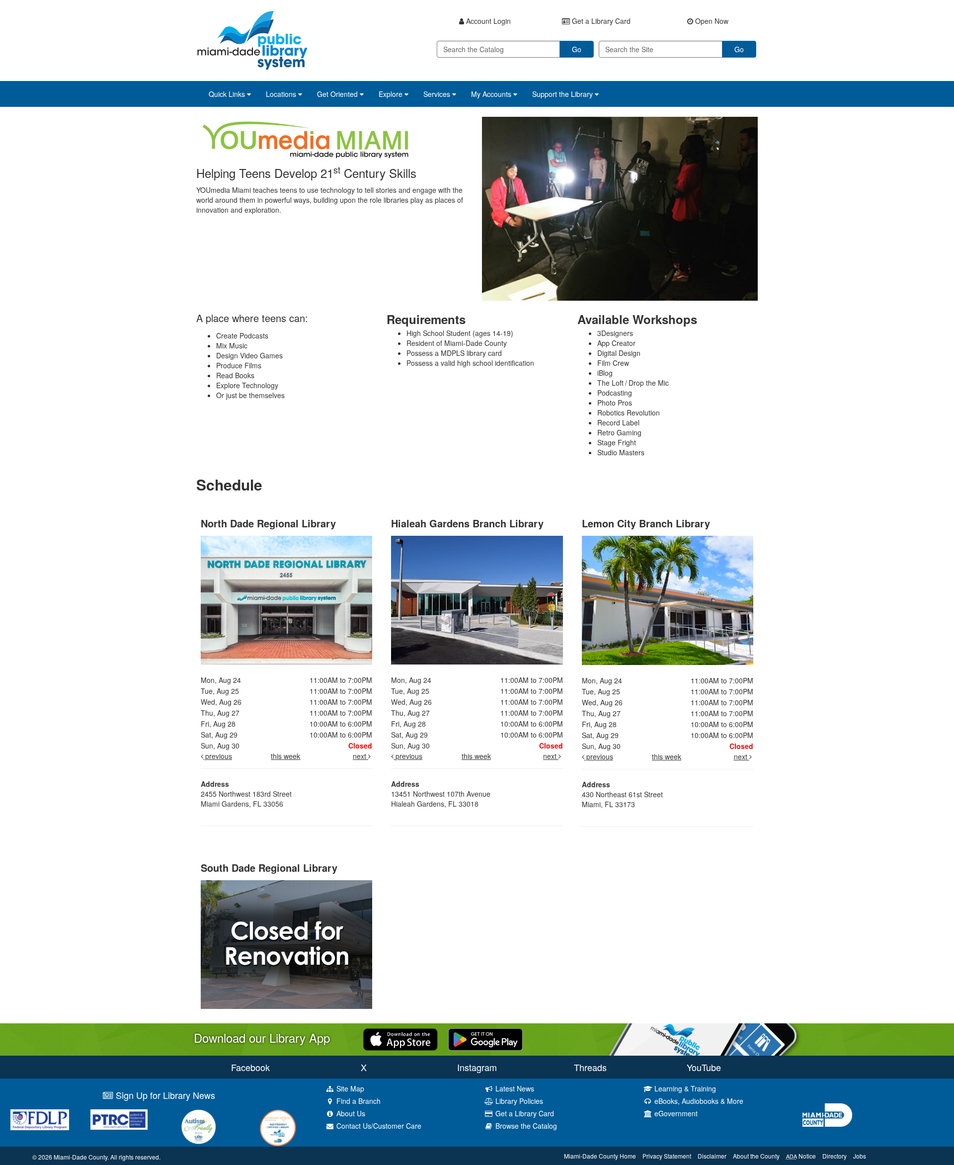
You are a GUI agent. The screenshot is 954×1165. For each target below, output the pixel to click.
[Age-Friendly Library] (278, 1127)
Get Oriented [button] (338, 94)
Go (576, 49)
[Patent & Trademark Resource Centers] (119, 1119)
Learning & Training (684, 1088)
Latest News (513, 1088)
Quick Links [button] (228, 94)
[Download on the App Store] (400, 1038)
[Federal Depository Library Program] (39, 1119)
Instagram (477, 1067)
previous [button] (217, 756)
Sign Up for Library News (164, 1094)
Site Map (349, 1088)
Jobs (859, 1156)
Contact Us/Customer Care (377, 1126)
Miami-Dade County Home (600, 1156)
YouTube (704, 1067)
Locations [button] (282, 94)
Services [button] (437, 94)
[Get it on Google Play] (485, 1038)
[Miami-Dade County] (874, 1115)
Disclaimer (712, 1156)
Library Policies (518, 1101)
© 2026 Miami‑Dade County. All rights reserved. (96, 1157)
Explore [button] (391, 94)
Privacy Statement (666, 1156)
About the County (756, 1156)
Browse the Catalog (525, 1126)
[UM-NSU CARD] (198, 1126)
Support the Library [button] (563, 94)
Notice (801, 1156)
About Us (349, 1113)
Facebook (250, 1067)
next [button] (360, 756)
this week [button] (285, 756)
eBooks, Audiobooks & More (697, 1101)
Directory (834, 1156)
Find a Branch (357, 1101)
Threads (590, 1067)
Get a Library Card (523, 1113)
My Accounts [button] (492, 94)
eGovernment (675, 1113)
